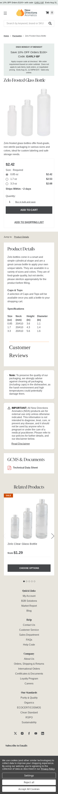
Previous (4, 536)
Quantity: (10, 196)
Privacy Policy (47, 768)
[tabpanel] (29, 534)
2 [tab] (26, 581)
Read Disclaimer (20, 443)
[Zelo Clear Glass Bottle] (29, 518)
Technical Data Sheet (25, 467)
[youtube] (35, 733)
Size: (14, 170)
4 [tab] (32, 581)
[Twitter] (15, 733)
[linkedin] (42, 733)
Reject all (29, 782)
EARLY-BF (39, 3)
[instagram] (22, 733)
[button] (50, 23)
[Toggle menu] (4, 12)
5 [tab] (34, 581)
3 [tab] (29, 581)
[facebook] (29, 733)
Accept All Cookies (29, 789)
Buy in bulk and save (25, 202)
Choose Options (29, 568)
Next (53, 536)
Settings (29, 775)
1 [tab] (24, 581)
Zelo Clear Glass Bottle (22, 543)
